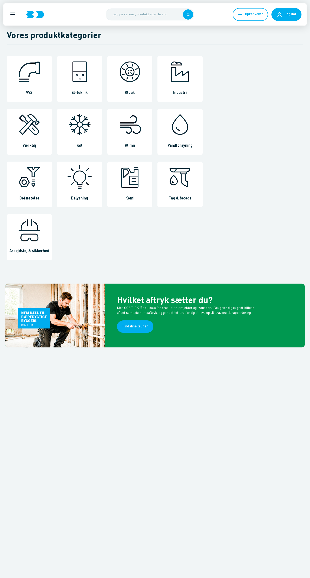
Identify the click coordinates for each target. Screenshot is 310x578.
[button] (13, 14)
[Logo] (35, 14)
